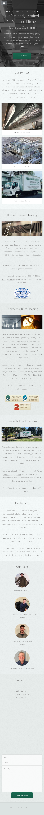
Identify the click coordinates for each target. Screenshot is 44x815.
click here (17, 474)
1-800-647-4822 (35, 11)
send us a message (9, 279)
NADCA (31, 44)
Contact (22, 618)
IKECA (25, 44)
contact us (25, 488)
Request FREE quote (11, 11)
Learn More (22, 55)
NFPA (22, 47)
